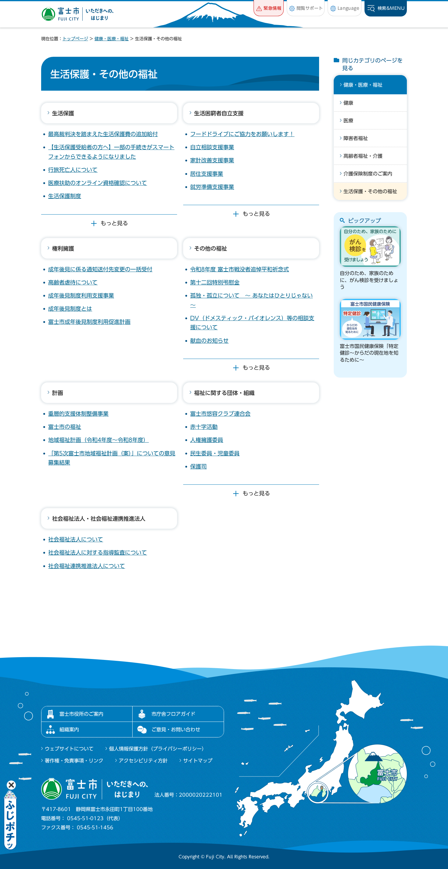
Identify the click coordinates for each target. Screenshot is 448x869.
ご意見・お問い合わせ (175, 729)
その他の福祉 (210, 248)
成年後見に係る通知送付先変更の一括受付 (100, 269)
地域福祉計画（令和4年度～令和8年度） (98, 440)
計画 (57, 393)
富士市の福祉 (64, 426)
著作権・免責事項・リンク (74, 760)
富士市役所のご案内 (81, 713)
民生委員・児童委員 (215, 453)
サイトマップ (197, 760)
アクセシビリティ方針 (143, 760)
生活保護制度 (64, 196)
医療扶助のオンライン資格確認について (97, 183)
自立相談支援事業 (212, 147)
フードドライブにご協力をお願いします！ (242, 134)
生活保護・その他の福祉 (370, 191)
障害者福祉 (355, 138)
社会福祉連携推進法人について (86, 566)
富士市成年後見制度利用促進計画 (89, 321)
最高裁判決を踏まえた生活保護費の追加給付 (103, 134)
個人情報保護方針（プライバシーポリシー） (158, 748)
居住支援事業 (206, 173)
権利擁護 (63, 248)
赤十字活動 (204, 426)
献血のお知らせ (209, 340)
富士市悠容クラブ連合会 (220, 413)
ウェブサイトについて (69, 748)
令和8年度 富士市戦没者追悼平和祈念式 (239, 269)
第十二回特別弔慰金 (215, 282)
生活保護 (63, 113)
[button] (269, 8)
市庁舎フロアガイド (173, 713)
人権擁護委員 (206, 440)
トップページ (75, 39)
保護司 (198, 466)
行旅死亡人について (73, 169)
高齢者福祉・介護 (362, 156)
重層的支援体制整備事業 (78, 413)
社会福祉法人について (75, 539)
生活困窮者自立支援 (219, 113)
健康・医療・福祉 (111, 39)
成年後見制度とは (70, 308)
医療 (348, 120)
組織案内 (69, 729)
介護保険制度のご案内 (367, 173)
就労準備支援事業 (212, 187)
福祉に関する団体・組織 (224, 393)
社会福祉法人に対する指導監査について (97, 552)
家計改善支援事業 (212, 160)
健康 (348, 102)
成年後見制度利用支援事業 (81, 295)
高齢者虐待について (73, 282)
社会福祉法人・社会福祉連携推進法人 (98, 518)
